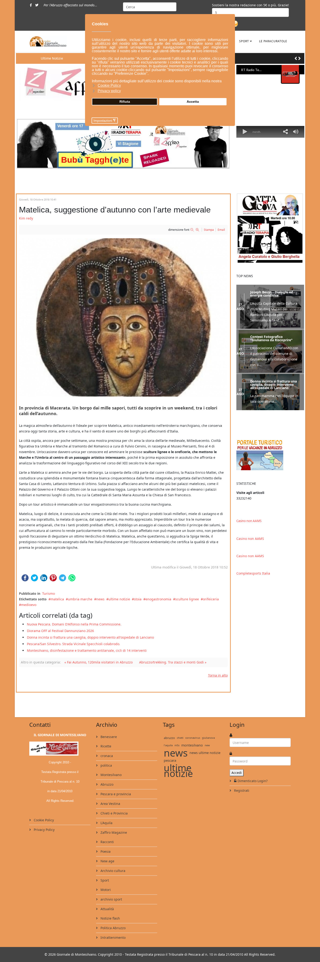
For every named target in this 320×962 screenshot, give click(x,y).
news (100, 599)
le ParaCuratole (273, 41)
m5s (177, 745)
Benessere (108, 737)
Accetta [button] (193, 101)
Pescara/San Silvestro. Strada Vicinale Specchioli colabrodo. (73, 644)
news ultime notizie (205, 752)
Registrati (241, 790)
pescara (170, 760)
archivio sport (111, 899)
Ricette (105, 746)
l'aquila (168, 745)
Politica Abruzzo (113, 928)
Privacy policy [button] (109, 91)
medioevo (28, 604)
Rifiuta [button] (124, 101)
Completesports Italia (253, 573)
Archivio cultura (112, 870)
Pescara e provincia (115, 794)
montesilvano (192, 745)
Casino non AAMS (248, 521)
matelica (57, 599)
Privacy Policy (44, 829)
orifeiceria (211, 599)
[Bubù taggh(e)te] (123, 143)
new (207, 745)
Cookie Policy (43, 820)
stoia (137, 599)
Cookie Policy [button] (109, 85)
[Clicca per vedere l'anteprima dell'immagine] (123, 317)
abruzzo (169, 738)
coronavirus (192, 737)
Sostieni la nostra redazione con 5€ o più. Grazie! (250, 5)
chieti (180, 737)
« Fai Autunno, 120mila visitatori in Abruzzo (98, 662)
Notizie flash (110, 918)
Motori (105, 889)
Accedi (236, 772)
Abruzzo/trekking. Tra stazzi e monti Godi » (172, 662)
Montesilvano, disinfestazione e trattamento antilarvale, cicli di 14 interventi (87, 650)
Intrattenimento (113, 937)
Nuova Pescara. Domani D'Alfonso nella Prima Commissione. (74, 624)
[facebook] (31, 5)
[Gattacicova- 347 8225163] (270, 228)
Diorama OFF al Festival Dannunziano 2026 (60, 631)
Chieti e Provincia (114, 813)
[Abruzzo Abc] (270, 454)
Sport (244, 41)
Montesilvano (111, 775)
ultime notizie (119, 599)
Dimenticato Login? (253, 781)
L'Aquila (106, 823)
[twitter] (36, 5)
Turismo (48, 593)
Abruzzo (106, 784)
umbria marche (80, 599)
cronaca (106, 756)
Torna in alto (218, 675)
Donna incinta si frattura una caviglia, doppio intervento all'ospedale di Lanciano (90, 637)
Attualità (107, 909)
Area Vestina (110, 803)
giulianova (208, 737)
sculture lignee (187, 599)
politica (106, 765)
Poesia (105, 851)
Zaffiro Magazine (113, 832)
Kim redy (26, 218)
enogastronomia (158, 599)
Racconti (107, 842)
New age (107, 861)
